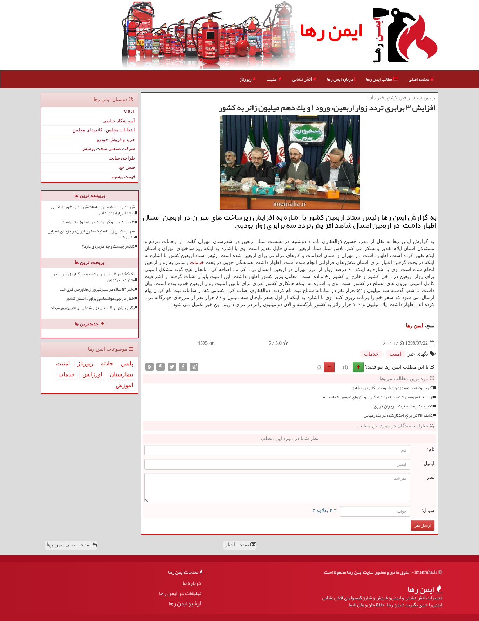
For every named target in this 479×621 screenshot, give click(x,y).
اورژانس (92, 374)
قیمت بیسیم (123, 176)
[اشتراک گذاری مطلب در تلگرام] (194, 366)
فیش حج (127, 167)
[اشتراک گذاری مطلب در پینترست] (161, 366)
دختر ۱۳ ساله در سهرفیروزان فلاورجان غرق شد (97, 289)
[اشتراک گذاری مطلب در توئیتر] (172, 366)
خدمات (197, 262)
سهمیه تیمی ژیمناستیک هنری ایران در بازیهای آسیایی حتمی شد (91, 234)
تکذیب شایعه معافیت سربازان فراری (403, 406)
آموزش (124, 385)
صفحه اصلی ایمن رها (69, 544)
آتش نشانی (302, 79)
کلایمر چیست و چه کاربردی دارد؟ (108, 246)
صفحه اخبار (237, 544)
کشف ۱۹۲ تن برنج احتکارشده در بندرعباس (398, 415)
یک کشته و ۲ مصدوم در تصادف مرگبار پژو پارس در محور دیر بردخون (94, 277)
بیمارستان (121, 374)
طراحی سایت (122, 158)
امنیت (272, 79)
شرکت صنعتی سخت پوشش (108, 148)
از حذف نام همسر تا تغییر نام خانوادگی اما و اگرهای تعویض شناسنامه (378, 397)
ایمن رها (330, 29)
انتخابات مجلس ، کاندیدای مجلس (104, 130)
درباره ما (192, 583)
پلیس (127, 363)
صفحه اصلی (419, 79)
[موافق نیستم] (329, 367)
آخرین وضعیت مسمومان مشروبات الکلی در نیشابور (392, 388)
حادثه (107, 363)
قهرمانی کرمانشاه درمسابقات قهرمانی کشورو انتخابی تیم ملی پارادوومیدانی (93, 210)
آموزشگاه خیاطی (118, 120)
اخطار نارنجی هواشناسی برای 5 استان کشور (100, 299)
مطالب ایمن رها (379, 79)
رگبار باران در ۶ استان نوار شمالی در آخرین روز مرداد (92, 308)
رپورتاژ (246, 79)
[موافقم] (358, 367)
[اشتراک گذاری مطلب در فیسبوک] (183, 366)
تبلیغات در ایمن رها (180, 593)
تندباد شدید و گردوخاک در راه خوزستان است (98, 222)
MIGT (129, 111)
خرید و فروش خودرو (116, 139)
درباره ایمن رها (340, 79)
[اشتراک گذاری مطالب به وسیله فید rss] (149, 366)
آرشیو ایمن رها (185, 603)
